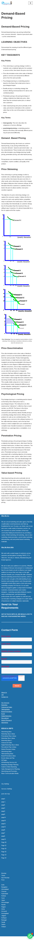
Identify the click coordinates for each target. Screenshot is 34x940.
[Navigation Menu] (30, 3)
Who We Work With (7, 547)
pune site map (5, 794)
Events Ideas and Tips (8, 758)
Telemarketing (5, 709)
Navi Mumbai (5, 877)
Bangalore (4, 887)
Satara (3, 924)
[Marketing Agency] (6, 3)
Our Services (5, 703)
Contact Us (4, 697)
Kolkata (3, 896)
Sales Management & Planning (10, 769)
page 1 (3, 802)
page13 (3, 839)
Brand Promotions (6, 711)
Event (3, 714)
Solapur (3, 926)
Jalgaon (3, 915)
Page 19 (3, 855)
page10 (3, 820)
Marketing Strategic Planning (9, 764)
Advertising (4, 722)
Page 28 (3, 842)
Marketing (4, 705)
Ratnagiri (4, 920)
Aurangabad (5, 913)
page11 (3, 823)
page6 (3, 836)
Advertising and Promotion (9, 771)
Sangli (3, 922)
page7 (3, 833)
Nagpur (3, 907)
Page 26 (3, 848)
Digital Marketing (6, 716)
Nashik (3, 904)
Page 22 (3, 845)
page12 (3, 826)
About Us (4, 692)
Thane (3, 875)
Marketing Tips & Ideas (8, 734)
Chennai (3, 891)
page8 (3, 830)
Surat (3, 898)
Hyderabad (4, 893)
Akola (3, 909)
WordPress (16, 938)
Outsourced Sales (6, 707)
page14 (3, 817)
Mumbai (3, 873)
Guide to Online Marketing (9, 767)
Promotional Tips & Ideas (8, 736)
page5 (3, 805)
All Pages (4, 760)
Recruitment (5, 718)
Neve (3, 938)
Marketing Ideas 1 (6, 740)
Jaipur (3, 900)
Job (2, 694)
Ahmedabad (5, 889)
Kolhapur (4, 918)
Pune (2, 880)
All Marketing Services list (9, 762)
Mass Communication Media (9, 773)
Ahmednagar (5, 902)
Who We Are (5, 516)
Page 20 (3, 858)
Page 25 (3, 851)
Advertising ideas (6, 731)
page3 (3, 811)
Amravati (4, 911)
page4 (3, 808)
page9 (3, 814)
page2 (3, 798)
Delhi (2, 885)
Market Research (6, 720)
